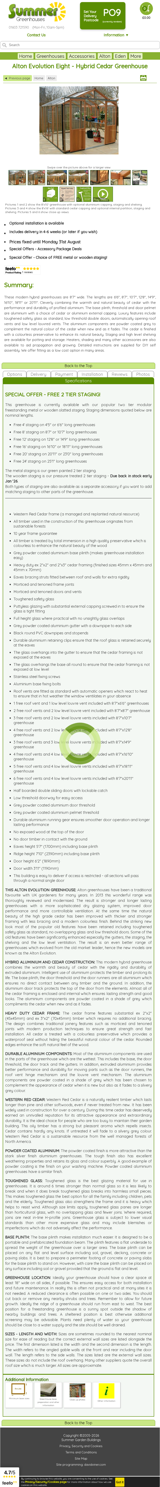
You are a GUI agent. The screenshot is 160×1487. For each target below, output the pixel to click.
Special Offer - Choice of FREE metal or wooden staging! (58, 257)
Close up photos (77, 1399)
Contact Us (36, 35)
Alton (104, 56)
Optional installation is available (36, 223)
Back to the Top (78, 365)
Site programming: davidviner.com (81, 1465)
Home (25, 56)
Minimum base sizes (19, 1398)
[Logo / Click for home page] (36, 12)
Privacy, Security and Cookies (81, 1446)
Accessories (82, 56)
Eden (120, 56)
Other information (106, 1401)
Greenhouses (50, 56)
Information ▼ (116, 35)
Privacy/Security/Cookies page (46, 1481)
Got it (120, 1482)
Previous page (17, 78)
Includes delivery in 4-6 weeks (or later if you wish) (53, 231)
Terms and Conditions (81, 1452)
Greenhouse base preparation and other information (48, 1402)
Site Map (81, 1458)
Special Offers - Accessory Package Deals (45, 248)
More (135, 56)
